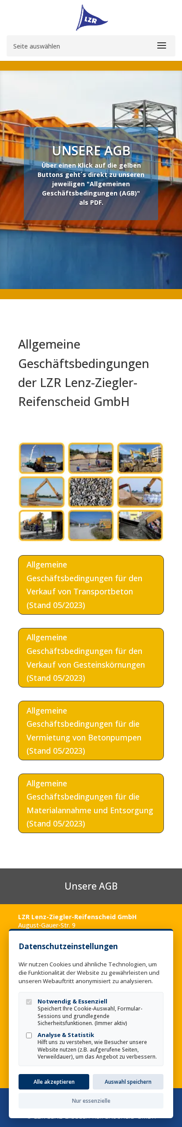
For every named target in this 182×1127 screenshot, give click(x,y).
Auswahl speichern (128, 1082)
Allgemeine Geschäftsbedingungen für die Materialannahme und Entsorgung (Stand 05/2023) (90, 803)
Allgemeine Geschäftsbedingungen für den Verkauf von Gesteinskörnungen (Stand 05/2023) (86, 657)
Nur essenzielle (91, 1100)
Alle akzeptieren (54, 1082)
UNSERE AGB (91, 150)
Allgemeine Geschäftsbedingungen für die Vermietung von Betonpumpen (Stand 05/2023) (84, 730)
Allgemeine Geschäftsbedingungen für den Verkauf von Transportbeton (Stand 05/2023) (84, 584)
